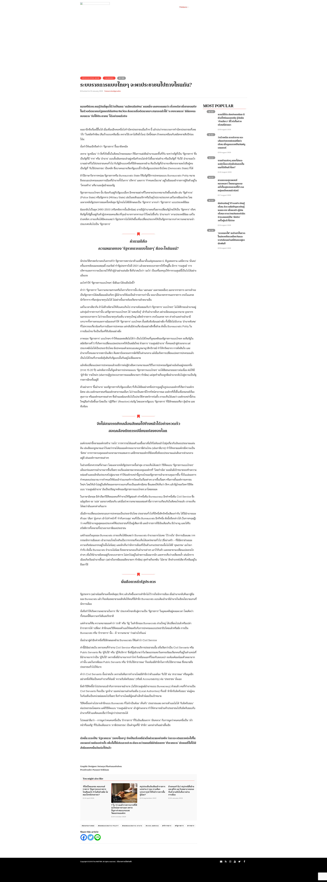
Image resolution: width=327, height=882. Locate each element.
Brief (115, 7)
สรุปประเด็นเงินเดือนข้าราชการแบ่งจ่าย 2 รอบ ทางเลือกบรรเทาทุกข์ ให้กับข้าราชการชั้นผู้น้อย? (152, 790)
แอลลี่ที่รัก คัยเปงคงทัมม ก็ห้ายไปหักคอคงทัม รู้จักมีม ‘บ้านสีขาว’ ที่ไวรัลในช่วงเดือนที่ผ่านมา (231, 119)
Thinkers (183, 7)
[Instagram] (230, 861)
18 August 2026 (225, 129)
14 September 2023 (148, 798)
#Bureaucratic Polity (108, 826)
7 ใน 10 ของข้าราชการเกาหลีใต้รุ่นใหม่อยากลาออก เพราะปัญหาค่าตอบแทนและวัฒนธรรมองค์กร (124, 808)
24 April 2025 (89, 798)
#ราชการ (190, 826)
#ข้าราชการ (166, 826)
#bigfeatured (88, 826)
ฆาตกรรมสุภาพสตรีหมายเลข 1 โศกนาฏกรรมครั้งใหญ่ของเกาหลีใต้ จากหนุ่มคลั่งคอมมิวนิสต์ (231, 185)
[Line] (97, 837)
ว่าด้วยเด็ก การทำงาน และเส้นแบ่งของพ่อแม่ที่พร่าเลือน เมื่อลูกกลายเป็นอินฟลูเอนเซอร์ (231, 142)
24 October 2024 (119, 817)
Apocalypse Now (90, 78)
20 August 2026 (225, 172)
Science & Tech (150, 7)
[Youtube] (235, 861)
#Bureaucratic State (132, 826)
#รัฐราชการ (179, 826)
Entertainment (168, 7)
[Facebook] (83, 837)
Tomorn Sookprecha (112, 91)
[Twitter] (90, 837)
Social (124, 7)
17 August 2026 (225, 195)
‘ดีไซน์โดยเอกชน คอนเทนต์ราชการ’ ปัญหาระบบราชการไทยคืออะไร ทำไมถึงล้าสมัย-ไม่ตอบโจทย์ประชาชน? (95, 790)
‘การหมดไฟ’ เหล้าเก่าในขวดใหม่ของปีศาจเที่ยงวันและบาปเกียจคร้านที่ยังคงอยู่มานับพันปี (231, 238)
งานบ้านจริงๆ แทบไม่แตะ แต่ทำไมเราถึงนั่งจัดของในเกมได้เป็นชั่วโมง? (231, 163)
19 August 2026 (225, 225)
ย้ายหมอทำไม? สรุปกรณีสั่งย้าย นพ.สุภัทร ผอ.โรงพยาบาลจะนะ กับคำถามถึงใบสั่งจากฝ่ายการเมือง (181, 790)
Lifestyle (135, 7)
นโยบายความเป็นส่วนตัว (124, 861)
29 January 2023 (176, 798)
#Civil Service (152, 826)
